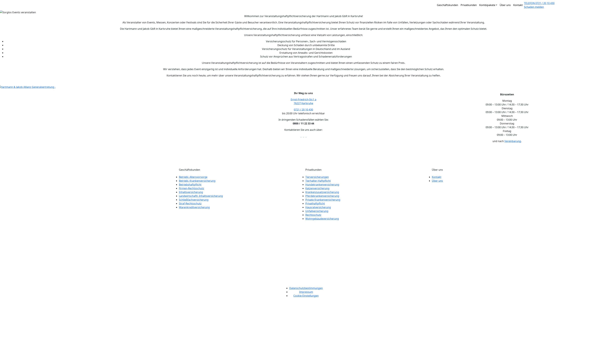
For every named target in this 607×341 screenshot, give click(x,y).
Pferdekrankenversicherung (322, 196)
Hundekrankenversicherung (322, 184)
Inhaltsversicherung (191, 192)
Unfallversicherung (316, 211)
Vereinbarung (512, 141)
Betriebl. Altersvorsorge (193, 177)
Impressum (306, 292)
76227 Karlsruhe (303, 103)
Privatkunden (469, 5)
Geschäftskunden (447, 5)
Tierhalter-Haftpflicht (318, 180)
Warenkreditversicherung (194, 207)
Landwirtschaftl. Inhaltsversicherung (201, 196)
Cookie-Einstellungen (306, 295)
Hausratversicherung (318, 207)
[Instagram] (307, 136)
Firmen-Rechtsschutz (191, 188)
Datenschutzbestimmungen (306, 288)
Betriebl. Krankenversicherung (197, 180)
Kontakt (518, 5)
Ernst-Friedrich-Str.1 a (303, 99)
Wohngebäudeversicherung (322, 218)
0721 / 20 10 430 (303, 109)
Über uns (505, 5)
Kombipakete (487, 5)
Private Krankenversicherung (322, 199)
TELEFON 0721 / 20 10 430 (539, 3)
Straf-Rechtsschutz (190, 203)
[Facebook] (300, 136)
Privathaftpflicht (315, 203)
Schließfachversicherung (193, 199)
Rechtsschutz (313, 215)
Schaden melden (534, 7)
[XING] (302, 136)
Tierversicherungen (317, 177)
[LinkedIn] (305, 136)
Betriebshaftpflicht (190, 184)
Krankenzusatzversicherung (322, 192)
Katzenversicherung (317, 188)
